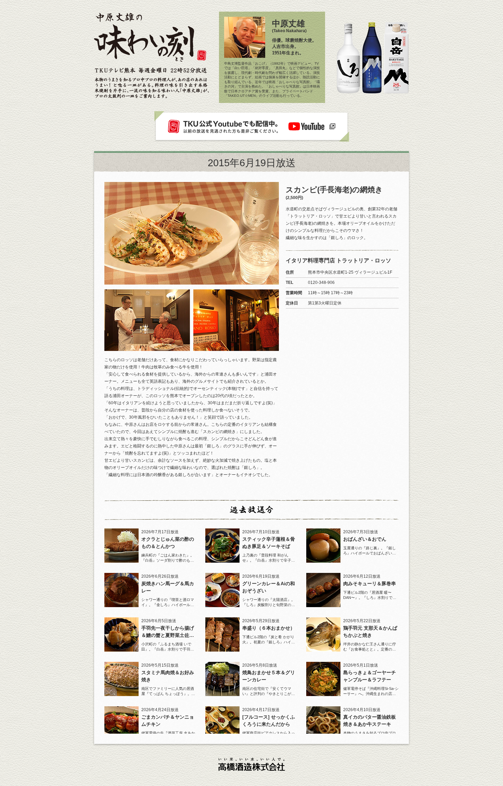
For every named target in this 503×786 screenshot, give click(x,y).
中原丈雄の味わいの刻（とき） (150, 39)
